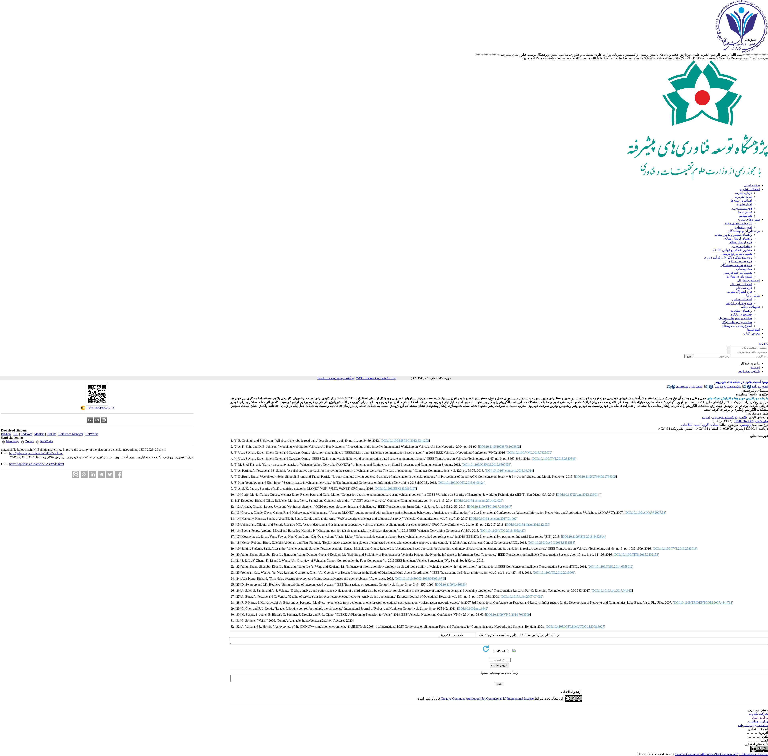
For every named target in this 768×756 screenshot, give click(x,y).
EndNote (26, 434)
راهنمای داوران (742, 246)
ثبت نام (755, 367)
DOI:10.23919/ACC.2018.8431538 (551, 542)
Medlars (39, 434)
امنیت (706, 417)
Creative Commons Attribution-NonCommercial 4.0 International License (487, 698)
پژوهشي (745, 424)
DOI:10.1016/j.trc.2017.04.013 (612, 590)
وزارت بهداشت (758, 721)
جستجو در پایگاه (741, 314)
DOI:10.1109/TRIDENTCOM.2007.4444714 (703, 602)
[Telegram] (101, 474)
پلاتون (743, 417)
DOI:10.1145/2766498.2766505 (595, 476)
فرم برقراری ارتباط (739, 303)
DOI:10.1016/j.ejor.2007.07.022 (521, 596)
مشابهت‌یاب (744, 269)
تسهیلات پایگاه (750, 307)
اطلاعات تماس (742, 299)
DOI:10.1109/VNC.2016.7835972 (529, 452)
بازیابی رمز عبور (749, 371)
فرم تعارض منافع (740, 261)
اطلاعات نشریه (750, 189)
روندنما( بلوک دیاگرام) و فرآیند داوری (728, 257)
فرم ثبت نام (744, 288)
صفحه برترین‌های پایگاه (737, 322)
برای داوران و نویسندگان (744, 231)
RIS (15, 434)
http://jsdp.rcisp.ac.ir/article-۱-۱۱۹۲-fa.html (36, 464)
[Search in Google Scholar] (749, 387)
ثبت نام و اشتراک (748, 280)
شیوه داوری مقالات (739, 276)
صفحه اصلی (752, 185)
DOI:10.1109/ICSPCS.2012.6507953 (486, 464)
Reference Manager (70, 434)
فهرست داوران (742, 208)
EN (761, 344)
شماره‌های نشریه (748, 219)
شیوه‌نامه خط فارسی (738, 272)
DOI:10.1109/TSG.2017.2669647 (489, 506)
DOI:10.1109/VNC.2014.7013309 (508, 614)
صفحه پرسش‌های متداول (735, 318)
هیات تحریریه (743, 196)
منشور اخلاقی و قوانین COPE (732, 250)
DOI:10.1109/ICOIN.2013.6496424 (461, 482)
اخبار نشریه (744, 204)
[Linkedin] (92, 474)
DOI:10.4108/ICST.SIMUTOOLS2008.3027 (575, 626)
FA (766, 344)
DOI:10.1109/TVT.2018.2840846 (553, 458)
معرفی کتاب (751, 333)
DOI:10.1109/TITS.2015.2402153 (636, 554)
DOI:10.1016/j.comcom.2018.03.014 (509, 470)
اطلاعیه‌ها (753, 329)
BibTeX (6, 434)
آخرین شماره (743, 227)
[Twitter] (109, 474)
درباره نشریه (743, 193)
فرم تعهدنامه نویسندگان (736, 265)
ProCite (51, 434)
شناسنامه (745, 215)
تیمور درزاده (760, 386)
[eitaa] (75, 474)
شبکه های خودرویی (724, 417)
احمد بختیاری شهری (689, 386)
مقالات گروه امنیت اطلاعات (700, 424)
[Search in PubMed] (744, 387)
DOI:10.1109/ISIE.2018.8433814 (583, 536)
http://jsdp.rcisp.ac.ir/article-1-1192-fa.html (36, 453)
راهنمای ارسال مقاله (738, 238)
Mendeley (12, 441)
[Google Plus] (84, 474)
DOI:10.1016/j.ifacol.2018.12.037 (527, 524)
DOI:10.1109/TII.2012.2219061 (554, 572)
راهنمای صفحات (741, 310)
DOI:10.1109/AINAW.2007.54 (645, 512)
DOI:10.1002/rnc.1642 (472, 608)
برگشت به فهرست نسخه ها (335, 378)
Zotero (29, 441)
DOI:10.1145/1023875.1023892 (499, 446)
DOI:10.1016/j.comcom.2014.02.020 (478, 500)
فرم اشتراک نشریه (739, 291)
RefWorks (91, 434)
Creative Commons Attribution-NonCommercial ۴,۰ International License (721, 754)
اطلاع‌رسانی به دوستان (737, 326)
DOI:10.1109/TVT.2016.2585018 (674, 548)
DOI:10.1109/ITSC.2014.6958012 (610, 566)
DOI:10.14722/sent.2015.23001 (577, 494)
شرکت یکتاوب (758, 713)
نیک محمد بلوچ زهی (728, 386)
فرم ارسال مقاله (740, 242)
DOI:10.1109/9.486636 (451, 584)
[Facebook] (118, 474)
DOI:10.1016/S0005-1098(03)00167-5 (420, 578)
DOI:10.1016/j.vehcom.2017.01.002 (493, 518)
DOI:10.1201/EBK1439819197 (395, 488)
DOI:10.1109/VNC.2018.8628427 (503, 530)
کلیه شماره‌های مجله (738, 223)
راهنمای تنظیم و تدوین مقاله (733, 234)
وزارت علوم (760, 717)
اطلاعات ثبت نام (741, 284)
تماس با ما (745, 212)
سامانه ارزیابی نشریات (753, 725)
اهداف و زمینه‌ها (741, 200)
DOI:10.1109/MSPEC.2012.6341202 (405, 440)
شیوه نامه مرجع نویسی (736, 253)
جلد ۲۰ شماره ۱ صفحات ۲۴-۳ (376, 378)
